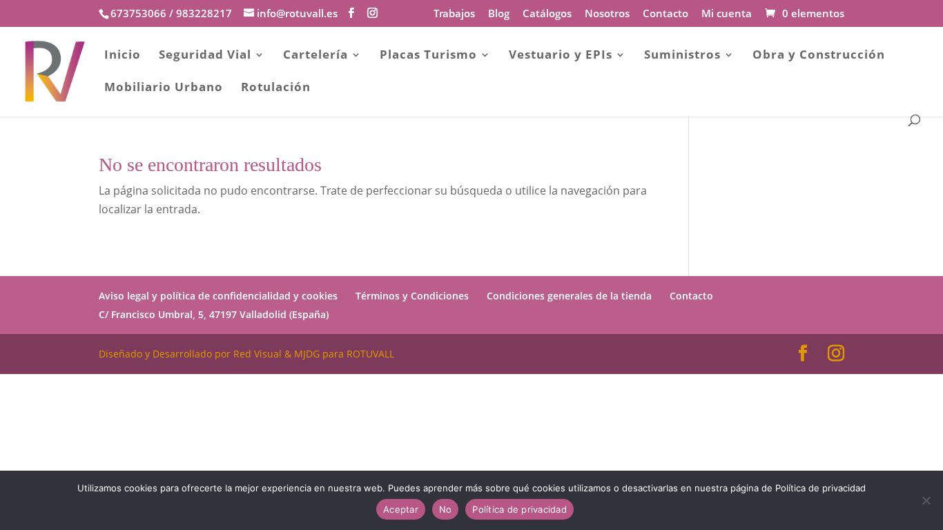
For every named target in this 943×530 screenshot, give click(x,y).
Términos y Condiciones (412, 295)
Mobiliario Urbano (163, 88)
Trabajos (454, 14)
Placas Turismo (428, 56)
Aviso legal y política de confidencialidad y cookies (218, 295)
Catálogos (547, 14)
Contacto (665, 14)
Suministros (682, 56)
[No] (926, 500)
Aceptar (400, 509)
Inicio (122, 56)
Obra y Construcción (818, 56)
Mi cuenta (726, 14)
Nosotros (607, 14)
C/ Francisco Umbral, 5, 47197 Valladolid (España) (214, 314)
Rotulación (276, 88)
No (445, 509)
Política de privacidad (519, 509)
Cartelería (315, 56)
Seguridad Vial (205, 56)
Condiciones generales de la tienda (569, 295)
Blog (498, 14)
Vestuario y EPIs (560, 56)
